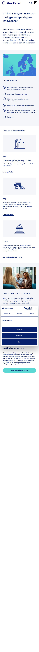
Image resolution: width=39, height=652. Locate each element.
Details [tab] (19, 314)
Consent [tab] (7, 314)
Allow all (19, 329)
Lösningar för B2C (8, 214)
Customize (18, 336)
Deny (19, 342)
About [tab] (32, 314)
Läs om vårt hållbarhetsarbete (19, 370)
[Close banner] (36, 308)
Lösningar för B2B (8, 172)
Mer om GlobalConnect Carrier (12, 257)
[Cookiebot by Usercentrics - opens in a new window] (24, 308)
